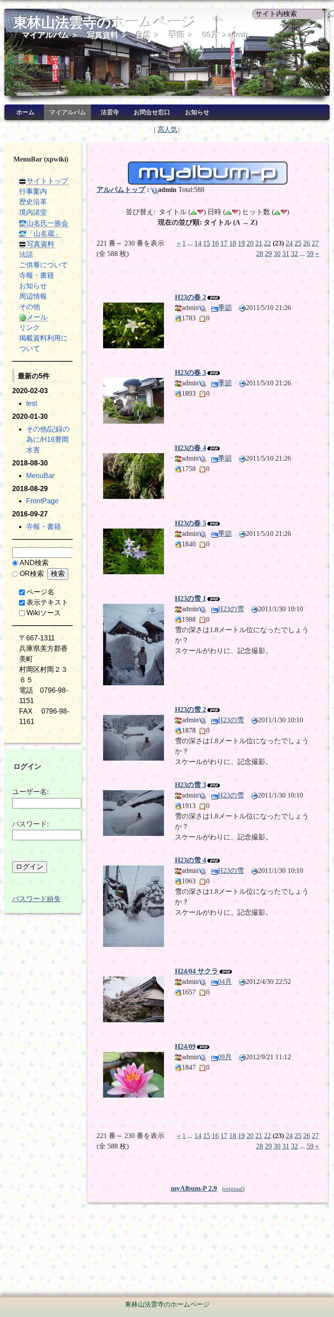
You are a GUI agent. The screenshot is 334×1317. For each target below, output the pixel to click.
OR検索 (32, 573)
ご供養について (43, 265)
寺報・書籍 (36, 275)
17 (223, 243)
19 (241, 243)
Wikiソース (44, 612)
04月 (225, 981)
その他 (29, 306)
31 (285, 253)
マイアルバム (45, 34)
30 (277, 253)
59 (310, 253)
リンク (29, 327)
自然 (143, 34)
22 (267, 243)
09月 (211, 34)
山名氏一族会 (47, 223)
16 (215, 243)
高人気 (167, 129)
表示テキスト (47, 602)
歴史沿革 (33, 201)
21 (258, 243)
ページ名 (40, 592)
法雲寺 (109, 112)
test (31, 403)
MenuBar (40, 475)
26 (306, 243)
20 (250, 243)
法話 (26, 254)
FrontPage (42, 501)
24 (289, 243)
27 (315, 243)
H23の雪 (231, 609)
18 (232, 243)
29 (268, 253)
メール (37, 317)
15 (206, 243)
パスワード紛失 (36, 899)
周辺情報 (33, 296)
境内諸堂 (33, 212)
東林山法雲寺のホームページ (104, 22)
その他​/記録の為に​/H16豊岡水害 (48, 439)
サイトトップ (47, 181)
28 (259, 253)
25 (297, 243)
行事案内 (33, 191)
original (233, 1189)
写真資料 (102, 34)
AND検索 (34, 562)
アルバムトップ (121, 189)
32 (294, 253)
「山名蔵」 (44, 233)
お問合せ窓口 (152, 112)
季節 (177, 34)
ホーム (25, 112)
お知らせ (197, 112)
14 (197, 243)
